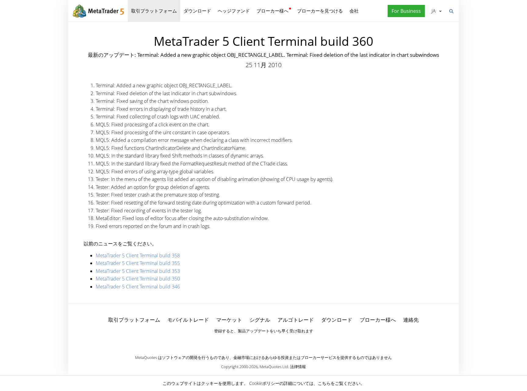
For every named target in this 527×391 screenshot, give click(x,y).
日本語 (432, 11)
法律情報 (298, 366)
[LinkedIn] (263, 341)
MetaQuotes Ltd (274, 366)
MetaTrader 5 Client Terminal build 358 (138, 255)
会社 (354, 11)
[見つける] (451, 10)
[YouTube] (273, 341)
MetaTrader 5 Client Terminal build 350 (138, 278)
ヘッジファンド (234, 11)
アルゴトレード (296, 319)
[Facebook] (253, 341)
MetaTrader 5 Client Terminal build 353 (138, 271)
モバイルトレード (188, 319)
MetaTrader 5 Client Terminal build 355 (138, 263)
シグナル (259, 319)
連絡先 (411, 319)
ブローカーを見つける (320, 11)
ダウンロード (197, 11)
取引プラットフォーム (154, 11)
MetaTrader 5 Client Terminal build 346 (138, 286)
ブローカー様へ (272, 11)
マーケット (229, 319)
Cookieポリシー (264, 383)
